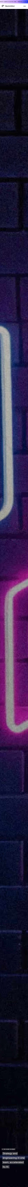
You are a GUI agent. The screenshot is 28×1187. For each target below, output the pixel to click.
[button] (24, 6)
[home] (8, 6)
